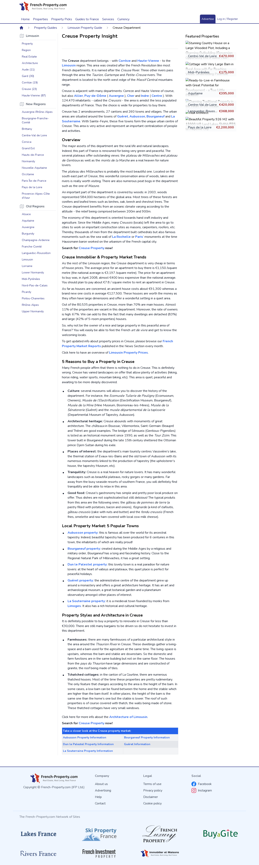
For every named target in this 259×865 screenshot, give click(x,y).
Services (108, 19)
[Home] (21, 28)
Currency (123, 19)
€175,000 (226, 72)
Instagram (205, 790)
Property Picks (61, 19)
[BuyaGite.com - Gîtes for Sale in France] (221, 833)
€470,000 (226, 56)
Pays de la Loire (199, 127)
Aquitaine (195, 93)
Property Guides (45, 28)
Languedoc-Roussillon (204, 111)
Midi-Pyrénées (198, 72)
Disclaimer (150, 797)
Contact (100, 803)
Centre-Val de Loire (202, 56)
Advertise (208, 19)
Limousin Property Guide (85, 28)
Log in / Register (227, 19)
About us (101, 784)
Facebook (205, 784)
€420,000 (226, 104)
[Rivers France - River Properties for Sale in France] (38, 853)
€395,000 (226, 93)
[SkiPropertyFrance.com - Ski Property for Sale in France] (99, 834)
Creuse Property (91, 248)
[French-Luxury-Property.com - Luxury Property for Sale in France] (160, 834)
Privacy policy (152, 790)
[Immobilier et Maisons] (160, 853)
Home (25, 19)
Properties (40, 19)
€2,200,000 (225, 127)
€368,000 (226, 111)
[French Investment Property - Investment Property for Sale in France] (99, 853)
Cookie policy (152, 803)
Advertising (103, 790)
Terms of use (152, 784)
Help (98, 797)
